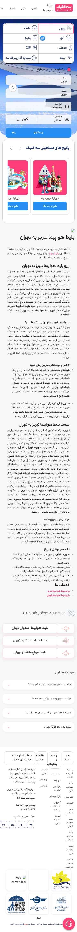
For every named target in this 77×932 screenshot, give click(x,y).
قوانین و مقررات (56, 788)
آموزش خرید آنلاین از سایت (55, 806)
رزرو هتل (43, 780)
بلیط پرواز (54, 253)
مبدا (65, 78)
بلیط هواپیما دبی (69, 849)
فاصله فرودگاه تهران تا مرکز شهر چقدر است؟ (49, 713)
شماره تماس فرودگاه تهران (58, 727)
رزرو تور (44, 786)
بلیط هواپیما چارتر (69, 787)
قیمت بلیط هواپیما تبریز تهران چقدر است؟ (50, 684)
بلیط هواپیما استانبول (69, 836)
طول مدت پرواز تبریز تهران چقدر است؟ (52, 699)
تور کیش (69, 797)
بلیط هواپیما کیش (69, 822)
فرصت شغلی (45, 772)
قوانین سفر (55, 796)
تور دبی (69, 803)
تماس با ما (55, 774)
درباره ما (56, 780)
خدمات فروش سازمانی (69, 863)
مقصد (64, 91)
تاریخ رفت (58, 104)
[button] (20, 148)
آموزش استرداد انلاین (57, 819)
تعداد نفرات (57, 117)
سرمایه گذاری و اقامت (69, 773)
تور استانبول (69, 811)
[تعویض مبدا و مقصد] (13, 88)
